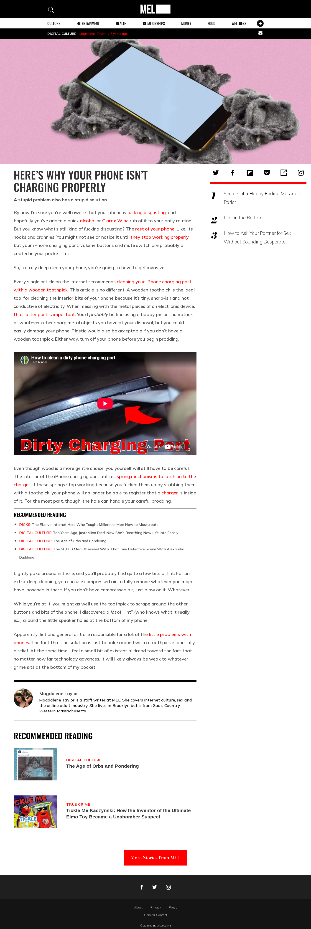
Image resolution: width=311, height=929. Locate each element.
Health (121, 23)
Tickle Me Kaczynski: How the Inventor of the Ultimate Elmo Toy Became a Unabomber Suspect (128, 813)
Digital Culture (61, 34)
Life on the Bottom (243, 217)
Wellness (239, 23)
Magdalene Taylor (92, 34)
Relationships (154, 23)
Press (173, 907)
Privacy (155, 907)
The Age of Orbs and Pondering (62, 541)
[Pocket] (266, 172)
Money (186, 23)
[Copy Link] (283, 172)
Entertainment (87, 23)
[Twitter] (215, 172)
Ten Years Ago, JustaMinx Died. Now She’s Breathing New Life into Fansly (98, 532)
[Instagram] (300, 172)
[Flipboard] (249, 172)
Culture (53, 23)
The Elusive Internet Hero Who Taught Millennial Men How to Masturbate (88, 524)
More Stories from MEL (155, 857)
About (138, 907)
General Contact (155, 915)
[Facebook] (232, 172)
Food (211, 23)
